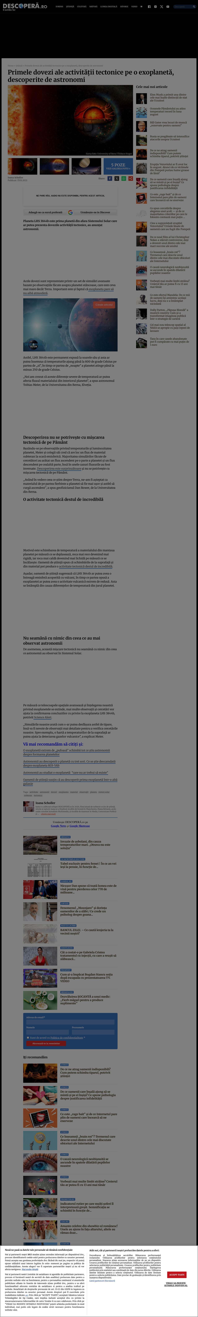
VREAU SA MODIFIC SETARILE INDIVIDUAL (175, 1284)
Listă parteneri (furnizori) (102, 1281)
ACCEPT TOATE (177, 1274)
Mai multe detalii (30, 1269)
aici (26, 1295)
